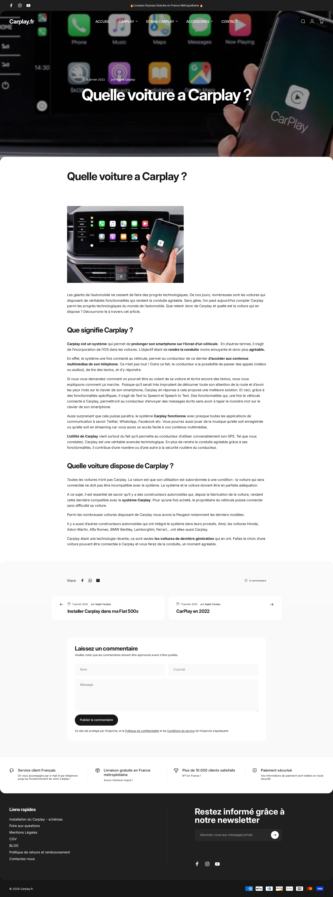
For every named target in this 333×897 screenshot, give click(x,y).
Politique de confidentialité (142, 730)
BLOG (13, 846)
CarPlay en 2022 (193, 611)
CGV (13, 839)
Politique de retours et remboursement (39, 852)
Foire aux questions (24, 826)
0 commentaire (257, 580)
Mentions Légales (23, 832)
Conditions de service (181, 730)
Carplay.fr (21, 21)
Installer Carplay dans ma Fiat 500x (103, 611)
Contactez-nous (22, 859)
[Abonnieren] (275, 835)
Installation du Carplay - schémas (36, 819)
